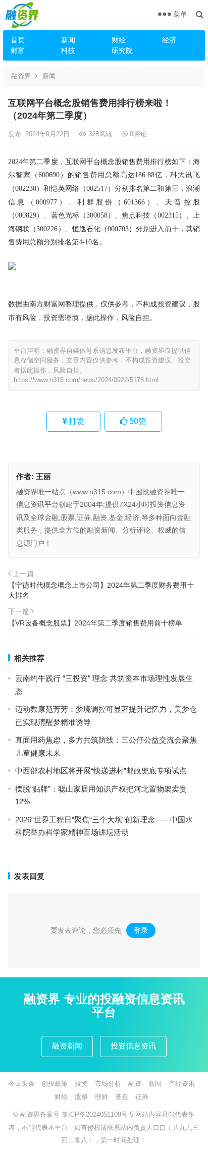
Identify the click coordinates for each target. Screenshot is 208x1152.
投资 (81, 1083)
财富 (18, 50)
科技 (68, 50)
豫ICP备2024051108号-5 (98, 1114)
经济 (169, 40)
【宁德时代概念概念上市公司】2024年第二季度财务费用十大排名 (101, 590)
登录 (141, 930)
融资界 (21, 76)
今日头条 (21, 1083)
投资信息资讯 (133, 1045)
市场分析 (108, 1083)
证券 (141, 1097)
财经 (119, 40)
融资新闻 (67, 1045)
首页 (18, 40)
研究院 (122, 50)
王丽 (43, 476)
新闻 (68, 40)
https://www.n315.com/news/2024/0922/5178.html (86, 380)
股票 (81, 1097)
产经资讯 (182, 1083)
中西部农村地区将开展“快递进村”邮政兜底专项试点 (101, 770)
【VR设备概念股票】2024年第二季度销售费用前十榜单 (95, 623)
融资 (134, 1083)
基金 (121, 1097)
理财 (101, 1097)
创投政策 (54, 1083)
